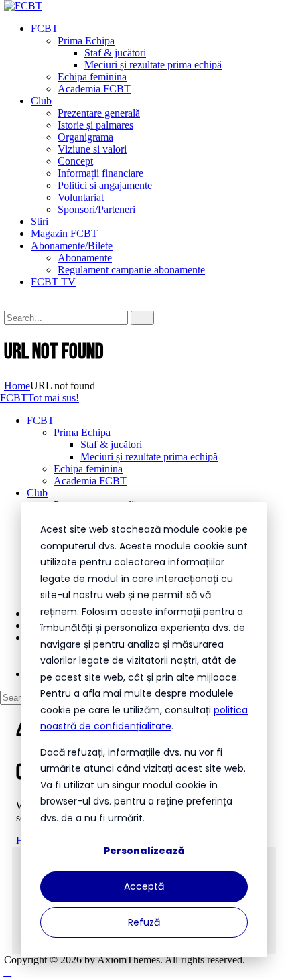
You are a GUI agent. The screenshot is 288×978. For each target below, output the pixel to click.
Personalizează (144, 850)
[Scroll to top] (7, 971)
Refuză (144, 922)
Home (17, 385)
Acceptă (144, 886)
